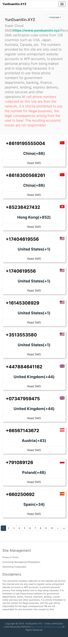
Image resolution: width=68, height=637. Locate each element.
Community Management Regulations (21, 562)
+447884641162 (24, 366)
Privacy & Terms (10, 557)
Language (54, 17)
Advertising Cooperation (14, 566)
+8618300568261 (25, 175)
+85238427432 (23, 207)
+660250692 (20, 494)
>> (63, 528)
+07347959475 (23, 398)
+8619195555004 (25, 143)
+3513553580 (21, 335)
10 (52, 528)
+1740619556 (21, 271)
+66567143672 (22, 430)
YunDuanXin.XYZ (14, 4)
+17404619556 (22, 239)
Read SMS (34, 163)
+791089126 (19, 462)
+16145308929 (22, 303)
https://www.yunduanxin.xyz (45, 626)
